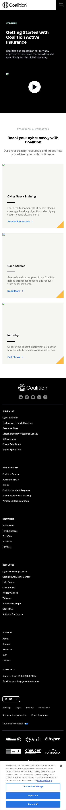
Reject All (33, 795)
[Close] (61, 766)
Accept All (33, 804)
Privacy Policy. (44, 780)
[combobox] (12, 699)
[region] (33, 785)
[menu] (61, 5)
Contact (7, 670)
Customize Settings (33, 787)
